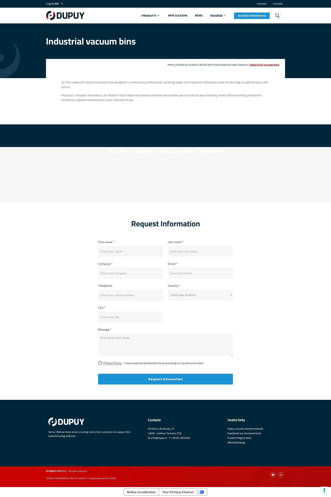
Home (171, 64)
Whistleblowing (236, 442)
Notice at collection (141, 492)
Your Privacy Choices (178, 492)
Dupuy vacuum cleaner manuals (245, 428)
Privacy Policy (112, 363)
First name (106, 242)
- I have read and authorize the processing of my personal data (153, 363)
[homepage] (65, 15)
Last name (176, 242)
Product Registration (240, 438)
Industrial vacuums (187, 64)
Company (105, 264)
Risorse (217, 15)
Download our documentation (244, 433)
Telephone (105, 286)
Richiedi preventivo (252, 15)
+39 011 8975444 (180, 438)
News (199, 15)
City (101, 307)
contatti (278, 3)
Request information (165, 379)
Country (174, 286)
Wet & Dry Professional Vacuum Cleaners (224, 64)
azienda (262, 3)
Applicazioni (177, 15)
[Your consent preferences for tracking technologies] (324, 490)
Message (104, 329)
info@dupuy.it (159, 438)
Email (172, 264)
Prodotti (149, 15)
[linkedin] (281, 474)
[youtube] (272, 474)
